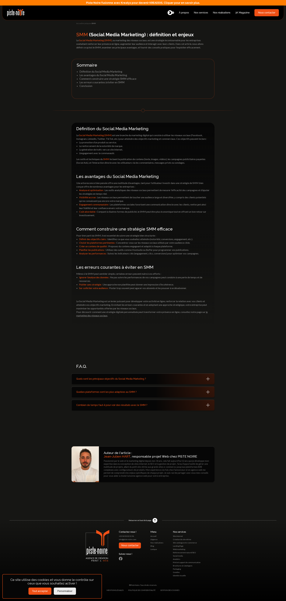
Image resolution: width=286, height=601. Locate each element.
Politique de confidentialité (142, 590)
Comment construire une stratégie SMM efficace (107, 78)
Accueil (79, 23)
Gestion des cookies (169, 590)
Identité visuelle (179, 575)
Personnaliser (64, 591)
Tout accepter (40, 591)
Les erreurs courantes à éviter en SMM (102, 82)
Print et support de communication (186, 562)
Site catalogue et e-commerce (185, 543)
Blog (152, 546)
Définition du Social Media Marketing (100, 71)
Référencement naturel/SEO (184, 552)
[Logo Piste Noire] (15, 12)
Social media (178, 556)
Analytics (176, 559)
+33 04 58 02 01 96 (126, 536)
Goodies (176, 572)
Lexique (87, 23)
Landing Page (178, 546)
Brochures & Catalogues (182, 566)
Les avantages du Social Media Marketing (103, 75)
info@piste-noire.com (127, 539)
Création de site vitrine (182, 539)
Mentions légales (115, 590)
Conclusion (85, 85)
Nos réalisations (221, 12)
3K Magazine (242, 12)
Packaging (177, 569)
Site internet (178, 536)
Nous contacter (266, 12)
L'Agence (153, 539)
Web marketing (179, 549)
